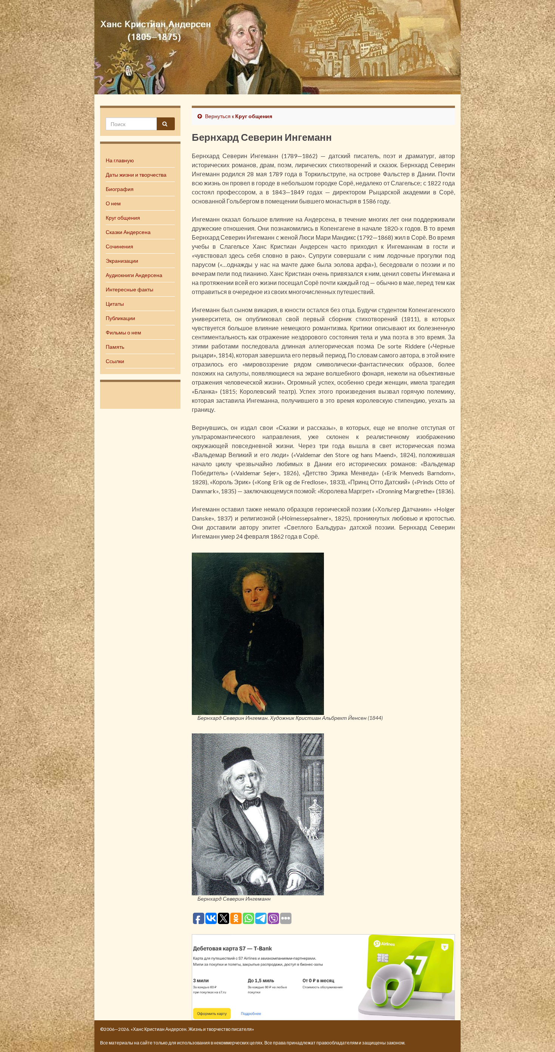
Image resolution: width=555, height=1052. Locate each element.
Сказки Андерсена (128, 232)
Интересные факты (129, 289)
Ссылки (115, 361)
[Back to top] (538, 1035)
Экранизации (122, 260)
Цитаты (115, 303)
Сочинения (119, 246)
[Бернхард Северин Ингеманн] (258, 813)
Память (115, 346)
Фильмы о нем (123, 332)
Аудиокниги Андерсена (134, 275)
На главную (120, 160)
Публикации (120, 318)
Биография (120, 189)
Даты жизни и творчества (136, 174)
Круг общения (123, 217)
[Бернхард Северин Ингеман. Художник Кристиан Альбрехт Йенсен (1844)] (258, 632)
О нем (113, 203)
